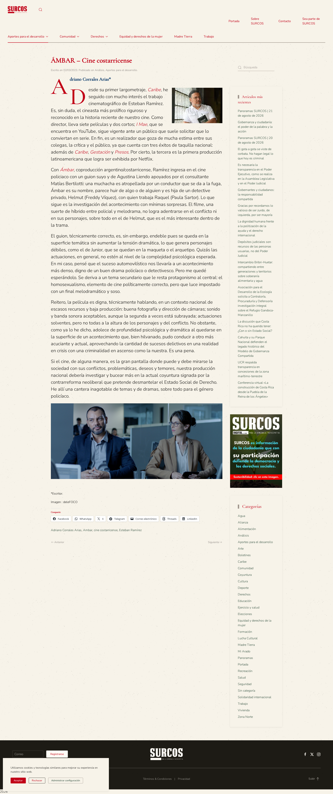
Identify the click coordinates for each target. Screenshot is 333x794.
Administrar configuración (65, 780)
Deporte (243, 588)
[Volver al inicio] (17, 9)
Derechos (244, 594)
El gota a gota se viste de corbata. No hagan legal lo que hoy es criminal (255, 153)
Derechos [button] (97, 36)
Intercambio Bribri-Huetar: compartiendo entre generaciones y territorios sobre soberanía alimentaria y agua (255, 271)
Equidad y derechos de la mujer (141, 36)
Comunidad (245, 568)
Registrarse (57, 754)
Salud (242, 677)
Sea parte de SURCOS (311, 21)
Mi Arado (244, 651)
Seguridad (244, 684)
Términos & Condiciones (157, 779)
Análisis (99, 70)
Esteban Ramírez (130, 530)
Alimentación (247, 529)
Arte (241, 549)
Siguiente (213, 542)
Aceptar (18, 780)
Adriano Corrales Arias (66, 530)
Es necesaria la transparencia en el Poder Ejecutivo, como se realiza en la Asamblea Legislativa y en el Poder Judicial (256, 174)
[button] (40, 9)
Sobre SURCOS (257, 21)
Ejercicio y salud (248, 607)
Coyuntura (245, 575)
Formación (245, 632)
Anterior (59, 542)
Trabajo (209, 36)
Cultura (243, 581)
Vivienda (244, 710)
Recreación (245, 671)
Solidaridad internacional (254, 697)
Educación (244, 601)
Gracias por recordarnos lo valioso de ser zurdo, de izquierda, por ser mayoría (255, 210)
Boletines (244, 555)
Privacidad (184, 779)
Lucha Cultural (248, 638)
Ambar (87, 530)
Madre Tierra (183, 36)
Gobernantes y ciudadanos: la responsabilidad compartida (256, 194)
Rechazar (37, 780)
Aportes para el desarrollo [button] (26, 36)
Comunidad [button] (67, 36)
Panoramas (245, 658)
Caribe (242, 562)
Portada (234, 21)
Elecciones (245, 614)
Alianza (243, 522)
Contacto (284, 21)
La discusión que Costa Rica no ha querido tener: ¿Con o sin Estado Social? (255, 326)
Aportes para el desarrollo (121, 70)
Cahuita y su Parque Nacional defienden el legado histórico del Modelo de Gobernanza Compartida (253, 346)
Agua (241, 516)
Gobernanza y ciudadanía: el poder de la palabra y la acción (255, 127)
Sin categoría (246, 691)
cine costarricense (106, 530)
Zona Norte (245, 717)
